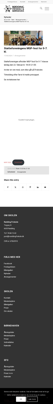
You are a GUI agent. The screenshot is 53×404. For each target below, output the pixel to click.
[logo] (22, 9)
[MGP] (23, 38)
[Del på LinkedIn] (38, 187)
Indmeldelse (9, 342)
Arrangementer (33, 2)
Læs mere (32, 399)
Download (18, 162)
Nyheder (44, 2)
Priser (6, 308)
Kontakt (22, 2)
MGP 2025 (7, 162)
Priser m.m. (8, 373)
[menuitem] (12, 1)
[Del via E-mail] (45, 187)
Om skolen (8, 311)
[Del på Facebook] (8, 187)
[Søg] (39, 9)
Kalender (7, 345)
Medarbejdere (9, 301)
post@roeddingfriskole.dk (14, 236)
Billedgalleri (8, 270)
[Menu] (45, 9)
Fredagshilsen (12, 2)
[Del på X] (15, 187)
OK (21, 399)
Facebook (8, 263)
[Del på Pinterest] (30, 187)
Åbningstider (9, 332)
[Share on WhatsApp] (22, 187)
